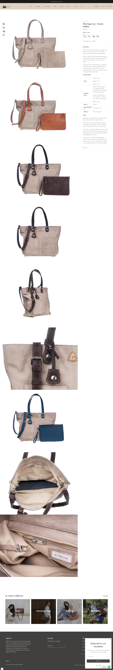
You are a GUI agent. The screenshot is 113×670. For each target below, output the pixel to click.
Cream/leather (89, 36)
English (96, 6)
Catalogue (37, 6)
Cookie (84, 665)
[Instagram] (99, 665)
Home (30, 6)
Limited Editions (47, 6)
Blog (55, 6)
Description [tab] (86, 47)
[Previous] (3, 20)
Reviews (69, 6)
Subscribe (98, 661)
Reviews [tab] (85, 148)
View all (105, 596)
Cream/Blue (97, 36)
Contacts (76, 6)
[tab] (95, 97)
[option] (4, 24)
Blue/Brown (93, 36)
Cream (85, 36)
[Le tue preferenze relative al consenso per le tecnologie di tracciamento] (2, 669)
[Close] (110, 639)
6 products (69, 613)
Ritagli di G (12, 664)
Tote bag (85, 21)
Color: (86, 32)
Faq (82, 6)
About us (61, 6)
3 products (43, 613)
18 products (17, 613)
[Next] (3, 38)
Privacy (80, 665)
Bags (17, 610)
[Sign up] (65, 645)
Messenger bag (43, 610)
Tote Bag (69, 610)
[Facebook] (97, 665)
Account (103, 6)
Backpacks (95, 610)
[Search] (107, 6)
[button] (8, 609)
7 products (95, 613)
